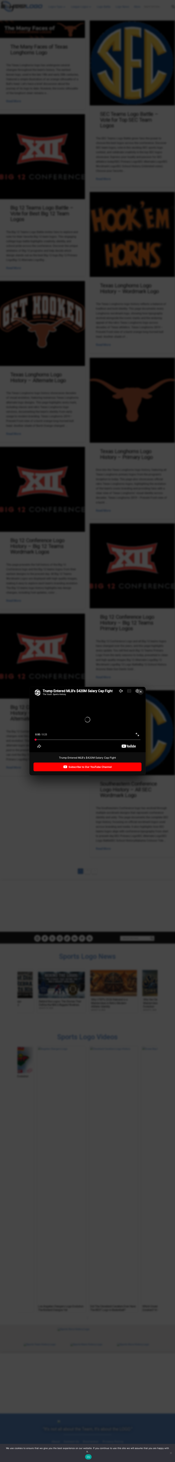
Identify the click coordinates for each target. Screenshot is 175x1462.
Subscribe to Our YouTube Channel (90, 766)
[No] (170, 1453)
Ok (88, 1457)
